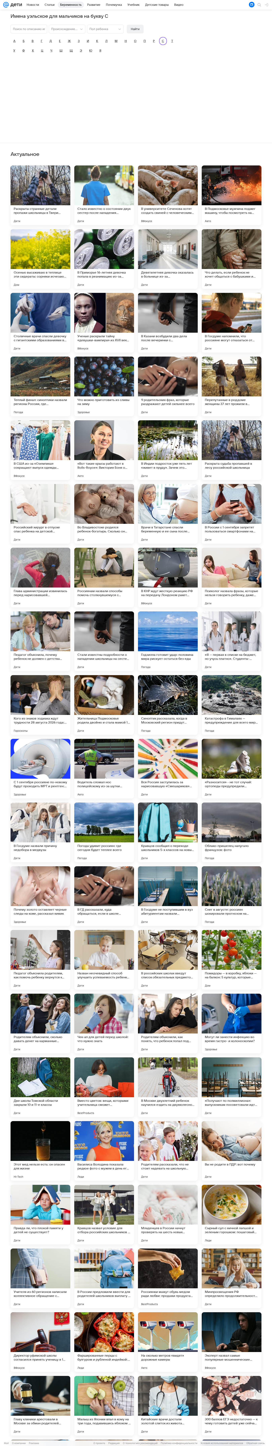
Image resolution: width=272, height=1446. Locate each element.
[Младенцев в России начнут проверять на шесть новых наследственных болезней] (168, 1215)
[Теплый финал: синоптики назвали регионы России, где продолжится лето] (40, 386)
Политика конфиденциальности (179, 1443)
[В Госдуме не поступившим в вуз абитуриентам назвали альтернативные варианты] (168, 896)
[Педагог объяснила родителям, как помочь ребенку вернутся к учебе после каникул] (40, 960)
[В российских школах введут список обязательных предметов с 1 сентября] (168, 960)
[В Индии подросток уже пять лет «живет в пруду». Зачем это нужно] (168, 450)
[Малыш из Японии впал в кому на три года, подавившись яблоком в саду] (104, 1406)
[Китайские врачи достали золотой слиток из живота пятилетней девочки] (168, 1406)
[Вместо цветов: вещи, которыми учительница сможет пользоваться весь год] (104, 1087)
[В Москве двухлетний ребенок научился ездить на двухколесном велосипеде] (168, 1087)
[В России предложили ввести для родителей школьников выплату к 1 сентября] (104, 1278)
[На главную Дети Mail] (15, 5)
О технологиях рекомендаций (140, 1443)
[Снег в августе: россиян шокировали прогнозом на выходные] (231, 896)
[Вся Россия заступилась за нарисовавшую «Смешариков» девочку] (168, 769)
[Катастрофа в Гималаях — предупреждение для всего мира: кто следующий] (231, 705)
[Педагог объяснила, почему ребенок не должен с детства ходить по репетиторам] (40, 641)
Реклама (34, 1443)
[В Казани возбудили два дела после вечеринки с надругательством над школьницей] (168, 323)
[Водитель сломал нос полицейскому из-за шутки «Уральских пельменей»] (104, 769)
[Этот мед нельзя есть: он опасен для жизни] (40, 1151)
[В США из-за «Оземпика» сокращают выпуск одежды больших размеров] (40, 450)
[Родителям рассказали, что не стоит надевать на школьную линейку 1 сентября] (168, 1151)
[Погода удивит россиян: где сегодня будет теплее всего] (104, 832)
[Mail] (6, 5)
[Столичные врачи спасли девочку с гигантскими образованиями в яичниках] (40, 323)
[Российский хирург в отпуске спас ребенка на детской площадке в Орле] (40, 514)
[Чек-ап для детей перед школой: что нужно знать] (104, 1023)
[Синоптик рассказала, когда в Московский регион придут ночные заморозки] (168, 705)
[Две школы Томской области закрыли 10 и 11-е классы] (40, 1087)
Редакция (114, 1443)
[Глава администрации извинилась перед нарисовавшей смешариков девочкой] (40, 577)
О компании (19, 1443)
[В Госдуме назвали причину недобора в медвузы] (40, 832)
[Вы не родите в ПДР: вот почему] (231, 1151)
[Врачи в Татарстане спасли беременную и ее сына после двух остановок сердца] (168, 514)
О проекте (99, 1443)
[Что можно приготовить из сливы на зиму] (104, 386)
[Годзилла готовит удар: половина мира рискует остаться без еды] (168, 641)
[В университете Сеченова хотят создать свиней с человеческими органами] (168, 195)
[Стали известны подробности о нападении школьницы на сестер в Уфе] (104, 641)
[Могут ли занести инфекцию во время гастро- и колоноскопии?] (231, 1023)
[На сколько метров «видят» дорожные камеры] (168, 1342)
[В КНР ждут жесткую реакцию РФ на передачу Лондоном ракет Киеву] (168, 577)
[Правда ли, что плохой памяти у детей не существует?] (40, 1215)
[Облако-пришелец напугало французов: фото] (231, 832)
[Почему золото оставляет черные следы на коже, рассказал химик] (40, 896)
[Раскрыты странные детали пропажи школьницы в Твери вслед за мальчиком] (40, 195)
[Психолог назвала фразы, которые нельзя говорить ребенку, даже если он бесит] (231, 577)
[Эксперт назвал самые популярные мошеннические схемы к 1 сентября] (231, 1342)
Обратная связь (255, 1443)
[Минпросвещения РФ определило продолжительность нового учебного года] (231, 1278)
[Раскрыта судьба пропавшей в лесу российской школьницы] (231, 450)
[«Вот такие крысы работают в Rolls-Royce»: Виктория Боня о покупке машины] (104, 450)
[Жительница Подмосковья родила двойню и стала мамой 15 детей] (104, 705)
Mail (6, 1443)
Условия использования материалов (222, 1443)
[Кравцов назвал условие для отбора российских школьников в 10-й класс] (104, 1215)
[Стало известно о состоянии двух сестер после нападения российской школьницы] (104, 195)
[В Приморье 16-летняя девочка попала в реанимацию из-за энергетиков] (104, 259)
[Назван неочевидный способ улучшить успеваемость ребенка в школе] (104, 960)
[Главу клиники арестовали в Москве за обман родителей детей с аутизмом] (40, 1406)
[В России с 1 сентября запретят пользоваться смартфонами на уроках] (231, 514)
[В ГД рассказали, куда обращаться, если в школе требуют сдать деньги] (104, 896)
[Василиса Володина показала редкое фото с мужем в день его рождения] (104, 1151)
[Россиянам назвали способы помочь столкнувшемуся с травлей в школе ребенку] (104, 577)
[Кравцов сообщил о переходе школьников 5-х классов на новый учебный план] (168, 832)
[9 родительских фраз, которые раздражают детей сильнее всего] (168, 386)
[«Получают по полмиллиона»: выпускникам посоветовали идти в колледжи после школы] (231, 1087)
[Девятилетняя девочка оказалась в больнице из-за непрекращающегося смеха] (168, 259)
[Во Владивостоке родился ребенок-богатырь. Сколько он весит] (104, 514)
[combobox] (63, 29)
